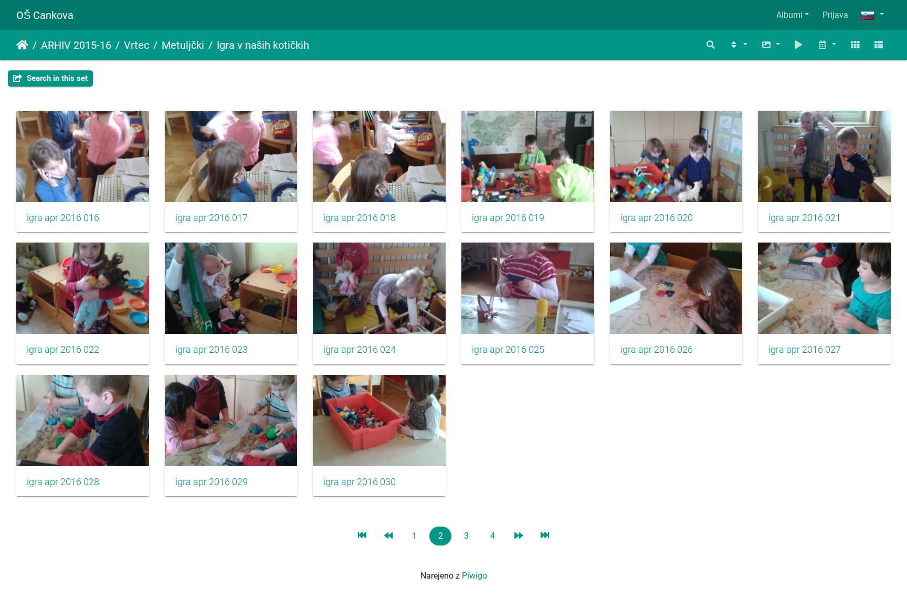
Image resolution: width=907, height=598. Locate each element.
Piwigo (474, 576)
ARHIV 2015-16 (76, 45)
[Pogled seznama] (879, 45)
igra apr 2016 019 (508, 218)
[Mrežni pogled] (855, 45)
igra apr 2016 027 (804, 349)
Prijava (835, 15)
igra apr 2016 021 (804, 218)
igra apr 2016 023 (211, 349)
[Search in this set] (711, 45)
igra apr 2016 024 (359, 349)
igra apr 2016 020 (656, 218)
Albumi (789, 15)
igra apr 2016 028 (63, 482)
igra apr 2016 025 (508, 349)
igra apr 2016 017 (211, 218)
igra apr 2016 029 (211, 482)
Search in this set (56, 78)
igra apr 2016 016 (63, 218)
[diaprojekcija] (799, 45)
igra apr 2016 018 (359, 218)
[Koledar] (826, 45)
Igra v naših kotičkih (263, 45)
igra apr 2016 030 (359, 482)
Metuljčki (183, 45)
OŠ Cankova (44, 15)
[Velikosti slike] (770, 45)
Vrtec (136, 45)
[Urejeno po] (738, 45)
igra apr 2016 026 (656, 349)
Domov (22, 45)
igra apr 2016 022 (63, 349)
